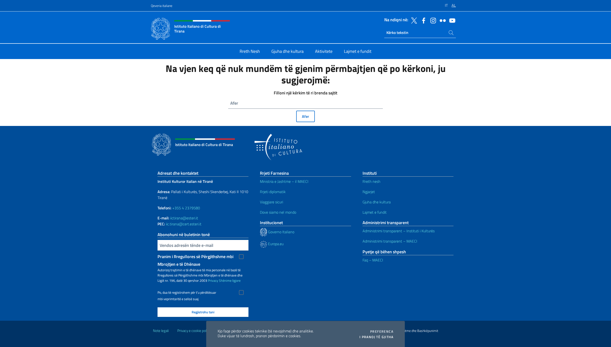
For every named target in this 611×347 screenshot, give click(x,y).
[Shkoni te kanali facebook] (422, 20)
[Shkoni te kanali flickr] (441, 20)
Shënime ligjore (230, 280)
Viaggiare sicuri (271, 202)
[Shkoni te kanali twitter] (413, 20)
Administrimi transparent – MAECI (390, 241)
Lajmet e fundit (375, 212)
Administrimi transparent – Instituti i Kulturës (399, 231)
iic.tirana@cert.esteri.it (183, 224)
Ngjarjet (369, 192)
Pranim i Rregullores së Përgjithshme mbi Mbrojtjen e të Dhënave (195, 256)
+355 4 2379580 (186, 208)
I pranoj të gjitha (376, 337)
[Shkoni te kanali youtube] (451, 20)
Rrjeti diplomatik (273, 192)
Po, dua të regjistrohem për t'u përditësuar (187, 292)
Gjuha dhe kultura (377, 202)
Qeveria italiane (161, 5)
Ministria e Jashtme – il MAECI (284, 181)
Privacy (213, 280)
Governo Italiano (280, 232)
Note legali (161, 330)
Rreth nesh (371, 181)
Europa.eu (275, 244)
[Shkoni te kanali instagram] (432, 20)
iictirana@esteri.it (184, 218)
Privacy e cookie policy (194, 330)
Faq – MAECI (373, 260)
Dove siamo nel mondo (278, 212)
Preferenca (381, 331)
